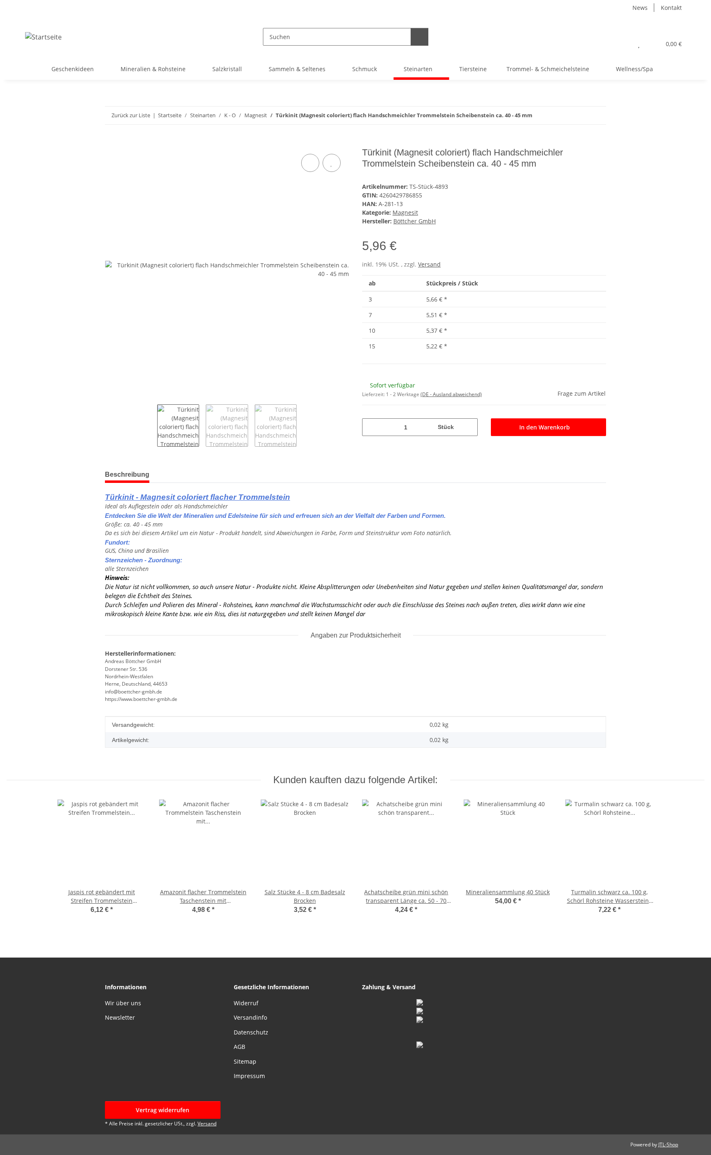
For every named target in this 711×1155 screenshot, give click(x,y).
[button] (622, 44)
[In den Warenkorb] (111, 142)
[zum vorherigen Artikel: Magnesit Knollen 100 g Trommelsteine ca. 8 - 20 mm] (579, 115)
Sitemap (245, 1061)
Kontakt (671, 8)
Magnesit (405, 212)
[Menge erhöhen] (468, 427)
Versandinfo (250, 1017)
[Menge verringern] (371, 427)
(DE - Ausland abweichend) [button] (451, 394)
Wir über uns (123, 1003)
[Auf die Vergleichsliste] (310, 163)
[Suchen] (419, 37)
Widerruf (246, 1003)
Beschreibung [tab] (127, 474)
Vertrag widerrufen (162, 1110)
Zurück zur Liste (131, 115)
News (640, 8)
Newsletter (120, 1017)
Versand (429, 264)
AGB (239, 1047)
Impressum (249, 1076)
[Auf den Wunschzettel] (332, 163)
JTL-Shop (668, 1144)
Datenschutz (251, 1032)
